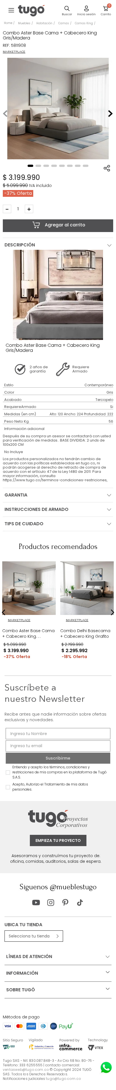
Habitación (44, 23)
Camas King (84, 23)
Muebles (24, 23)
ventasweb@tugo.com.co (26, 1069)
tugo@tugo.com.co (63, 1078)
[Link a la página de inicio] (9, 23)
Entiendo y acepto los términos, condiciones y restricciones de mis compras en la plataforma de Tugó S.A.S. (59, 772)
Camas (63, 23)
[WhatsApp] (106, 1067)
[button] (11, 11)
